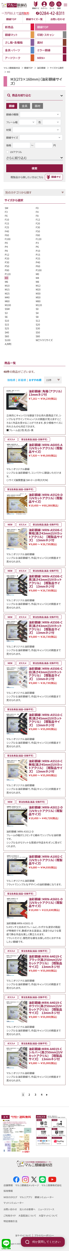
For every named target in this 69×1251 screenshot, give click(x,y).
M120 (39, 305)
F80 (38, 235)
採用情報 (8, 1190)
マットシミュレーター (14, 1202)
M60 (7, 301)
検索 (34, 168)
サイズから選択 (57, 67)
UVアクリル (16, 152)
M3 (6, 278)
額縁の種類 (12, 114)
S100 (7, 340)
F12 (38, 219)
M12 (38, 285)
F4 (37, 212)
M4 (37, 278)
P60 (38, 266)
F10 (7, 219)
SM (6, 208)
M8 (37, 281)
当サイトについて (23, 1235)
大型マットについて (48, 1215)
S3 (6, 313)
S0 (37, 309)
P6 (37, 246)
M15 (7, 289)
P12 (7, 254)
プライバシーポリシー (44, 1235)
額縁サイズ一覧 (34, 19)
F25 (7, 227)
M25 (7, 293)
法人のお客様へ (27, 1209)
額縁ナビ (56, 177)
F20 (38, 223)
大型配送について (27, 1215)
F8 (37, 215)
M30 (38, 293)
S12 (38, 320)
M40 (7, 297)
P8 (6, 250)
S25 (7, 328)
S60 (7, 336)
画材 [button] (37, 106)
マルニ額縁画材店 (12, 67)
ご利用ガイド (10, 1215)
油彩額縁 (41, 67)
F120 (38, 239)
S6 (6, 316)
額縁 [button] (12, 106)
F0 (37, 208)
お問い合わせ (57, 19)
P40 (38, 262)
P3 (37, 243)
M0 (37, 274)
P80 (7, 270)
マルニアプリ (26, 1197)
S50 (38, 332)
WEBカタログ (10, 1197)
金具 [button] (24, 106)
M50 (38, 297)
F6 (6, 215)
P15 (38, 254)
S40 (7, 332)
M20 (38, 289)
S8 (37, 316)
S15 (7, 324)
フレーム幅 (12, 122)
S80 (38, 336)
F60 (7, 235)
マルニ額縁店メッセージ (27, 1185)
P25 (38, 258)
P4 (6, 246)
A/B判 (8, 344)
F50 (38, 231)
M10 (7, 285)
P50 (7, 266)
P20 (7, 258)
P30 (7, 262)
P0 (6, 243)
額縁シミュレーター (44, 1197)
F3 (6, 212)
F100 (7, 239)
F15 (7, 223)
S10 (7, 320)
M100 (8, 305)
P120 (8, 274)
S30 (38, 328)
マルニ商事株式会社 (51, 1185)
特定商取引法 (10, 1221)
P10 (38, 250)
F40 (7, 231)
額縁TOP (11, 19)
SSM (7, 309)
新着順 (22, 380)
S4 (37, 313)
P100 (39, 270)
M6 (6, 281)
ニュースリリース (46, 1209)
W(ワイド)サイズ (44, 340)
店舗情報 (8, 1185)
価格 (8, 145)
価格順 (11, 380)
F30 (38, 227)
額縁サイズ (12, 137)
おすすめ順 (35, 380)
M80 (38, 301)
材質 (8, 130)
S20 (38, 324)
